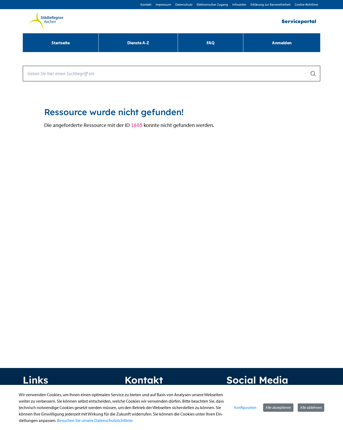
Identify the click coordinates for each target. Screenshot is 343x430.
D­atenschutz (183, 4)
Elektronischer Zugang (212, 4)
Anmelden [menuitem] (282, 42)
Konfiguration (245, 407)
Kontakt (145, 4)
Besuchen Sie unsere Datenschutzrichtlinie (95, 420)
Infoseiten (239, 4)
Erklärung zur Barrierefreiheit (270, 4)
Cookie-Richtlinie (306, 4)
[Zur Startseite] (45, 21)
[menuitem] (60, 42)
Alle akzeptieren (278, 407)
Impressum (163, 4)
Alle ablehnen (311, 407)
